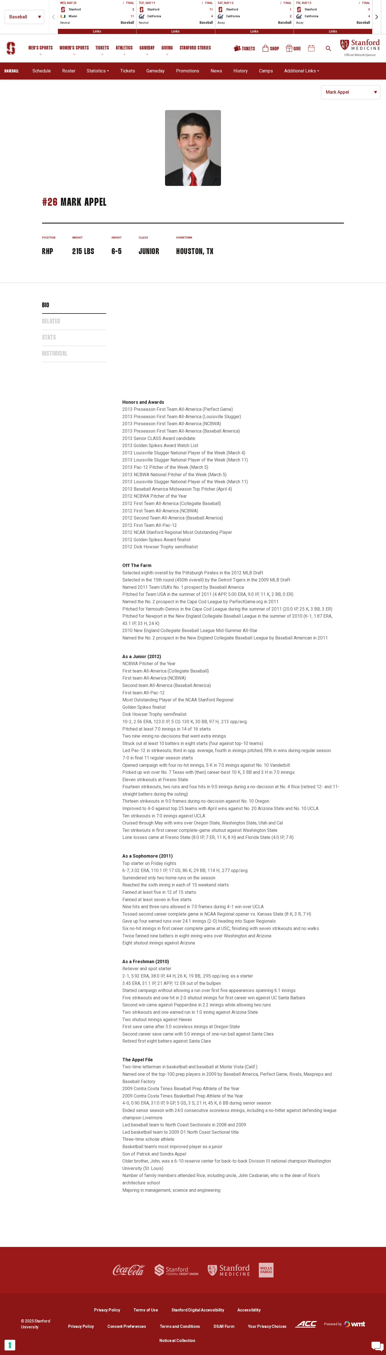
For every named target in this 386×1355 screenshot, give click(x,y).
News (216, 71)
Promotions (187, 71)
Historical (55, 354)
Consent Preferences (126, 1326)
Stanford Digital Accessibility (202, 1309)
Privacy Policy (111, 1309)
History (240, 71)
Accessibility (248, 1309)
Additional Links (300, 71)
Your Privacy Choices (267, 1326)
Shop (271, 50)
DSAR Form (224, 1326)
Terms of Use (145, 1310)
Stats (49, 338)
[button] (376, 17)
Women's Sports (74, 48)
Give (294, 50)
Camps (266, 71)
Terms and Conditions (180, 1326)
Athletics (124, 48)
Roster (68, 71)
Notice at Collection (177, 1340)
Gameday (147, 48)
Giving (167, 48)
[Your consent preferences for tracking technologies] (10, 1345)
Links (97, 31)
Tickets (102, 48)
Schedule (41, 71)
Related (51, 322)
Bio (45, 305)
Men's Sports (41, 48)
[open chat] (377, 1346)
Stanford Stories (195, 49)
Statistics (96, 71)
